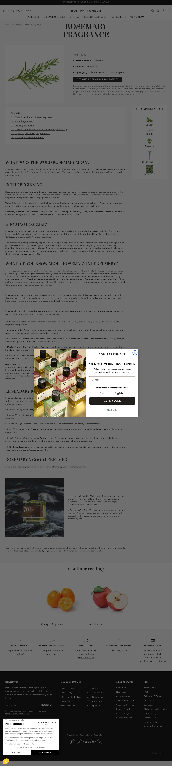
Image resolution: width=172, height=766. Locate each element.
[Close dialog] (135, 352)
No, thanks (112, 409)
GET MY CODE (112, 401)
